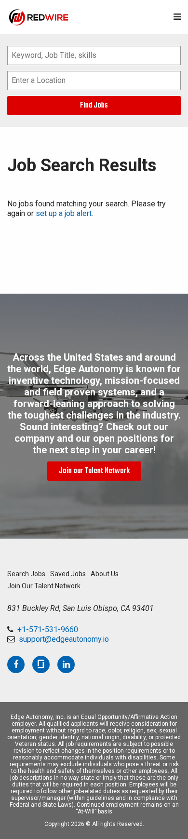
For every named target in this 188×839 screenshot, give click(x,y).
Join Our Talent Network (44, 586)
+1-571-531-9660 (47, 629)
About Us (105, 574)
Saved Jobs (68, 574)
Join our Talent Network (94, 471)
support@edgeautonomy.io (64, 639)
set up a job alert (64, 213)
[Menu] (177, 17)
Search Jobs (26, 574)
